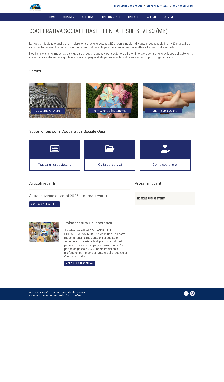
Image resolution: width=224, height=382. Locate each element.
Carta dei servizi (110, 165)
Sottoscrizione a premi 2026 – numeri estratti (69, 196)
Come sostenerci (183, 6)
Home (52, 17)
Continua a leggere (43, 204)
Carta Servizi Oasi (158, 6)
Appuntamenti (111, 17)
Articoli (133, 17)
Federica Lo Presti (73, 295)
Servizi (67, 17)
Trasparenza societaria (128, 6)
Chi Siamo (88, 17)
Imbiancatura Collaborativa (88, 223)
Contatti (169, 17)
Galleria (151, 17)
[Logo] (55, 6)
